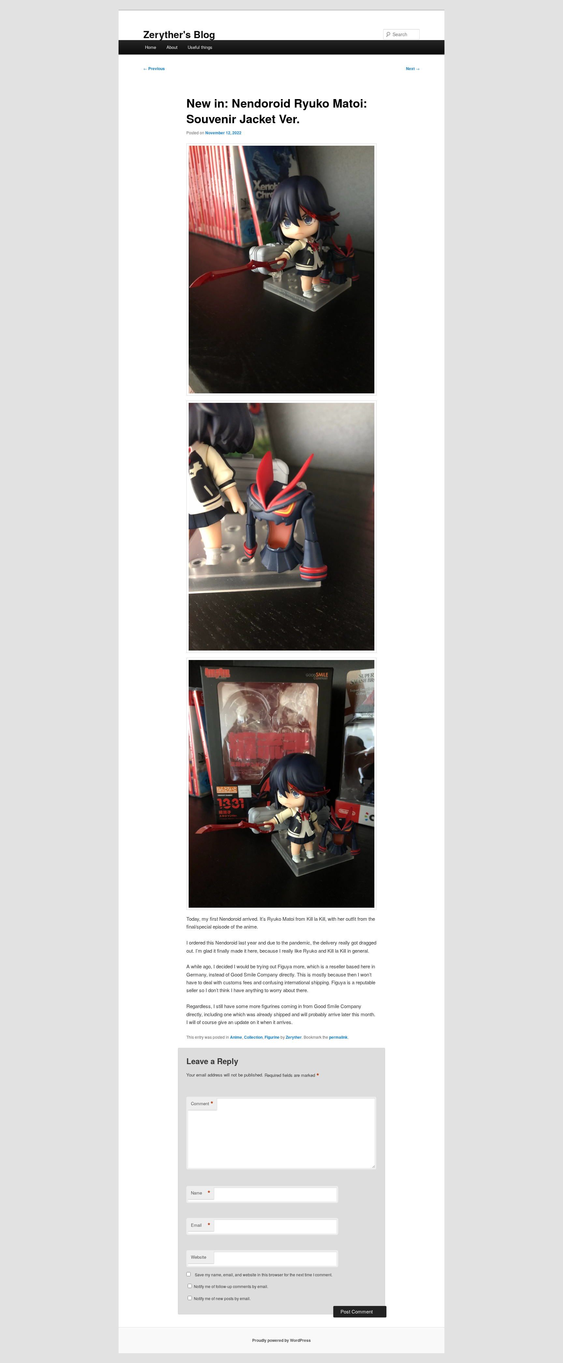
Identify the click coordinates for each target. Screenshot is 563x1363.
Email (200, 1225)
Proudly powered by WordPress (281, 1340)
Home (150, 47)
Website (198, 1257)
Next (413, 68)
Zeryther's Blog (179, 34)
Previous (154, 68)
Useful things (200, 47)
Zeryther (294, 1037)
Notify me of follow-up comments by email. (231, 1286)
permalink (338, 1037)
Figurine (272, 1037)
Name (200, 1193)
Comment (202, 1103)
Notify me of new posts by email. (222, 1298)
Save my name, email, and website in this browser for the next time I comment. (263, 1274)
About (172, 47)
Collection (253, 1037)
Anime (236, 1037)
